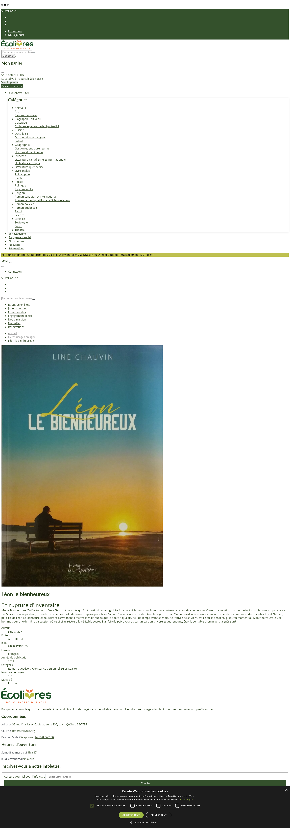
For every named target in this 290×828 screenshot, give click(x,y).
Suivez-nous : (9, 278)
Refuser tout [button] (159, 815)
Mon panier (8, 56)
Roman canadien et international (35, 196)
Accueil (12, 333)
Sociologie (21, 222)
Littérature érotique (27, 163)
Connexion (15, 31)
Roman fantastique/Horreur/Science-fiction (42, 200)
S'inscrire (145, 783)
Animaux (20, 108)
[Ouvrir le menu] (10, 262)
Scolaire (20, 219)
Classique (21, 122)
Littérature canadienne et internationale (40, 159)
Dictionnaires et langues (30, 137)
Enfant (19, 141)
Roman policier (24, 204)
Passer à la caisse (12, 86)
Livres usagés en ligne (22, 337)
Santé (18, 211)
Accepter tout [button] (131, 815)
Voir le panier (9, 82)
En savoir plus (186, 799)
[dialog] (145, 807)
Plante (19, 178)
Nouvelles (14, 244)
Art (17, 111)
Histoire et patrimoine (29, 152)
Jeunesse (20, 156)
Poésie (19, 182)
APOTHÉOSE (15, 639)
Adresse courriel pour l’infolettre (24, 776)
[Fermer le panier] (2, 72)
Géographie (22, 145)
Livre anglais (22, 171)
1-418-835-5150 (44, 737)
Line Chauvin (16, 631)
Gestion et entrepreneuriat (32, 148)
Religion (20, 193)
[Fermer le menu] (2, 266)
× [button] (286, 790)
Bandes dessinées (26, 115)
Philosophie (22, 174)
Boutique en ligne (19, 92)
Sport (18, 226)
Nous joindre (16, 35)
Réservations (16, 248)
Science (19, 215)
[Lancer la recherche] (33, 52)
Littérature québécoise (29, 167)
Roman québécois (26, 208)
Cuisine (19, 130)
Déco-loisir (21, 134)
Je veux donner (18, 233)
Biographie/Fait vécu (28, 119)
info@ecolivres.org (23, 731)
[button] (145, 822)
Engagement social (20, 237)
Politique (20, 185)
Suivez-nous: (9, 11)
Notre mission (17, 241)
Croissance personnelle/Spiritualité (37, 126)
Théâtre (20, 230)
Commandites (17, 312)
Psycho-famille (24, 189)
